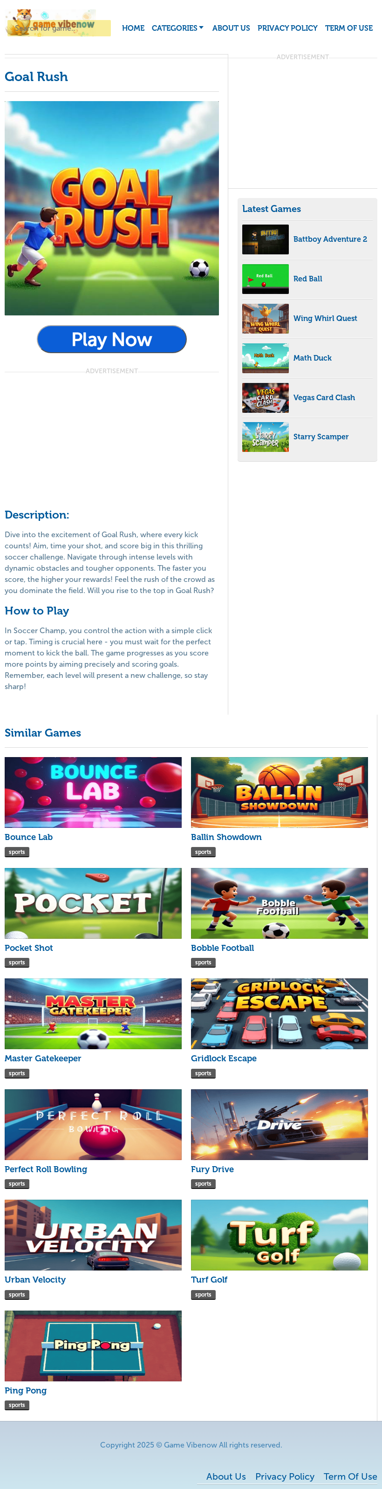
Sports (17, 852)
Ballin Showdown (226, 837)
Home (133, 28)
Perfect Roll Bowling (46, 1169)
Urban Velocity (35, 1280)
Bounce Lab (29, 837)
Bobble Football (222, 948)
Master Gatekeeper (43, 1058)
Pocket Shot (29, 948)
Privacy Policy (288, 28)
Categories (175, 28)
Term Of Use (349, 28)
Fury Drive (212, 1169)
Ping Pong (26, 1391)
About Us (231, 28)
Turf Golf (209, 1280)
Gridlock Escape (224, 1058)
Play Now (111, 339)
